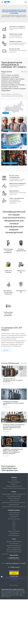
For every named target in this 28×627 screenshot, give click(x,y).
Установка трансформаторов (14, 551)
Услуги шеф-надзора (14, 543)
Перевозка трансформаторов (14, 541)
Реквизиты (14, 484)
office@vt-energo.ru (15, 567)
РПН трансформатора (14, 512)
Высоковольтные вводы (14, 518)
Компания (14, 477)
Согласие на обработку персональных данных (14, 488)
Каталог (14, 491)
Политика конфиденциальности (14, 486)
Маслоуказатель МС (14, 504)
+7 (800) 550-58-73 (13, 558)
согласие (7, 576)
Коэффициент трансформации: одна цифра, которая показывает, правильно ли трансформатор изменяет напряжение (13, 451)
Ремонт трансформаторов (13, 547)
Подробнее (6, 350)
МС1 (14, 527)
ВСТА (14, 523)
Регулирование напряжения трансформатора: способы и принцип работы (13, 403)
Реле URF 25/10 (14, 516)
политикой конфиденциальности (18, 578)
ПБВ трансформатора (14, 535)
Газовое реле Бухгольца (14, 498)
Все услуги (24, 71)
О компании (14, 479)
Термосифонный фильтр (14, 531)
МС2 (14, 529)
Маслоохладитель (13, 533)
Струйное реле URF (14, 500)
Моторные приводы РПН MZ (14, 496)
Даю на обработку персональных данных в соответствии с (14, 577)
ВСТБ (14, 525)
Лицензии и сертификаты (14, 482)
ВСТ (14, 520)
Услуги (14, 539)
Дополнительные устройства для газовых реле (14, 502)
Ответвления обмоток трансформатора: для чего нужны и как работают (13, 380)
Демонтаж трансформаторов (14, 549)
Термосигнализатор (14, 514)
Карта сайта (14, 580)
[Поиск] (25, 2)
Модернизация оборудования (14, 545)
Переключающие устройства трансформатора (13, 494)
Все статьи (24, 363)
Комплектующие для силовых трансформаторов (14, 506)
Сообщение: (5, 554)
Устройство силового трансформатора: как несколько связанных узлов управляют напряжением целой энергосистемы (14, 427)
